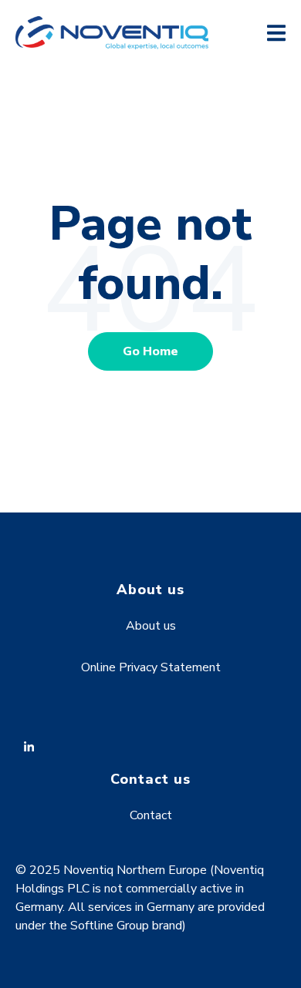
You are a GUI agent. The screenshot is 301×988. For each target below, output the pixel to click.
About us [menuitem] (151, 625)
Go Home (150, 351)
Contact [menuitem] (151, 815)
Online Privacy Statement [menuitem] (151, 667)
